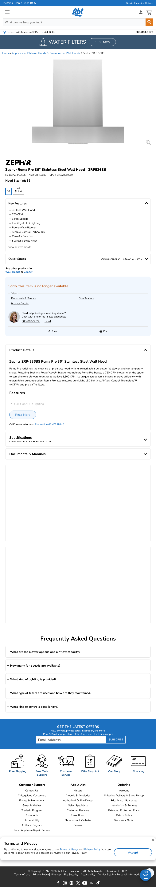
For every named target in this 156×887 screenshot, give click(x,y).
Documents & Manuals (23, 298)
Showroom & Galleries (78, 820)
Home (6, 53)
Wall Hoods (73, 53)
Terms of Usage (69, 849)
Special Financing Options (139, 3)
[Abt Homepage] (78, 12)
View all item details (19, 247)
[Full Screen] (148, 142)
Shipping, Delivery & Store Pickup (124, 795)
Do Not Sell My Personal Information (120, 874)
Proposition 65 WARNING (49, 424)
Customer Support (32, 785)
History (78, 790)
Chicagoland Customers (32, 795)
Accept (133, 852)
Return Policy (124, 815)
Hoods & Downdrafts (51, 53)
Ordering (124, 785)
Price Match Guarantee (124, 800)
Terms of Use (22, 874)
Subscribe (116, 739)
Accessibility (32, 820)
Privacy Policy (41, 874)
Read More (22, 415)
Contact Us (31, 790)
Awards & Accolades (78, 795)
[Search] (149, 22)
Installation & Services (124, 805)
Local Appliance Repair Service (32, 830)
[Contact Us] (14, 322)
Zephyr (28, 272)
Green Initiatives (31, 805)
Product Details (20, 303)
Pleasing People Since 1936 (19, 3)
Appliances (18, 53)
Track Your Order (124, 820)
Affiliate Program (32, 825)
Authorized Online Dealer (78, 800)
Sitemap (56, 874)
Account (124, 790)
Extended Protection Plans (124, 810)
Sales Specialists (78, 805)
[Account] (141, 12)
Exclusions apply (103, 734)
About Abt (78, 785)
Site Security (70, 874)
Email (48, 321)
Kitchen (31, 53)
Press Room (78, 815)
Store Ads (32, 815)
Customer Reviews (78, 810)
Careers (77, 825)
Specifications (86, 298)
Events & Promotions (32, 800)
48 (18, 191)
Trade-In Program (31, 810)
